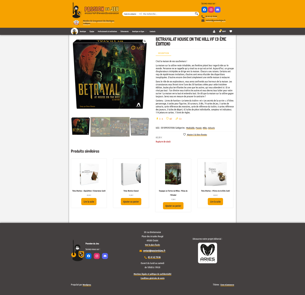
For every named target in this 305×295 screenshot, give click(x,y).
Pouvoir (199, 127)
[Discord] (218, 10)
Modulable (190, 127)
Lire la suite (89, 201)
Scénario (211, 127)
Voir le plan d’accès (152, 244)
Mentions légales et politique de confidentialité (152, 274)
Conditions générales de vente (153, 278)
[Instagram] (211, 10)
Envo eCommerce (227, 284)
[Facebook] (204, 10)
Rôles (205, 127)
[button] (145, 41)
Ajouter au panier (131, 201)
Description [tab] (163, 53)
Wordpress (87, 284)
